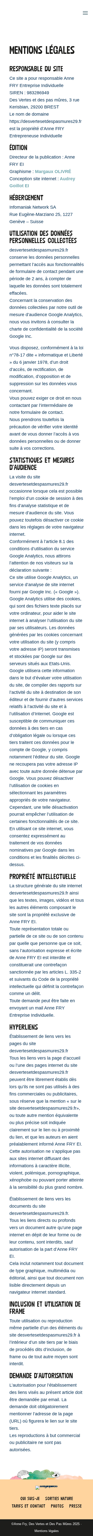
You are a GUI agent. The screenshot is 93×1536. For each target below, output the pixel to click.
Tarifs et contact (28, 1506)
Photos (57, 1506)
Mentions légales (46, 1531)
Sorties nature (59, 1499)
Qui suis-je (30, 1499)
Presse (75, 1506)
